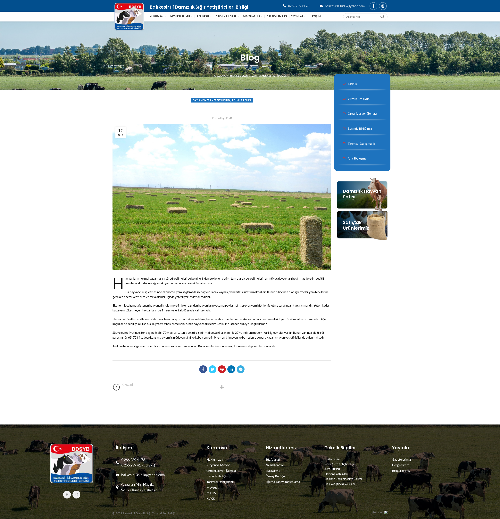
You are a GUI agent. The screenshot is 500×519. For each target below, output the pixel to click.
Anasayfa (220, 75)
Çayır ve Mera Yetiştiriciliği (269, 75)
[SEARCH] (382, 16)
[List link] (335, 5)
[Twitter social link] (212, 369)
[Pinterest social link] (222, 369)
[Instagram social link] (383, 6)
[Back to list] (222, 387)
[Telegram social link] (241, 369)
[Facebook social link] (373, 6)
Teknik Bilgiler (239, 75)
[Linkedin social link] (231, 369)
